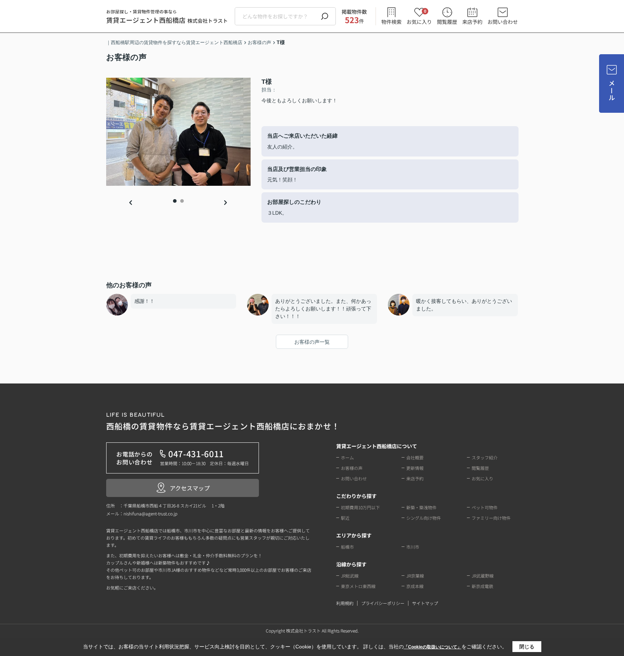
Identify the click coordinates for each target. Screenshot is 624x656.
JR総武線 (350, 576)
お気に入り (419, 16)
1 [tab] (175, 201)
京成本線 (415, 586)
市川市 (412, 547)
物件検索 (391, 21)
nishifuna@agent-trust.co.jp (150, 513)
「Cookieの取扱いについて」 (433, 646)
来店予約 (472, 21)
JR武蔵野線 (483, 576)
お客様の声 (352, 468)
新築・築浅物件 (421, 507)
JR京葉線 (415, 576)
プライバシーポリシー (382, 603)
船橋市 (347, 547)
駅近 (345, 518)
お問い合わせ (503, 21)
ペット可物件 (485, 507)
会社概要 (415, 457)
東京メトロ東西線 (358, 586)
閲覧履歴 (447, 21)
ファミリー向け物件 (491, 518)
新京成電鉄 (482, 586)
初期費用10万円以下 (360, 507)
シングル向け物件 (423, 518)
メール (611, 90)
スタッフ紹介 (485, 457)
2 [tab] (182, 201)
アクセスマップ (190, 488)
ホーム (347, 457)
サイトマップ (425, 603)
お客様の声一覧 (312, 342)
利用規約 (345, 603)
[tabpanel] (178, 132)
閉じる (526, 646)
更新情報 (415, 468)
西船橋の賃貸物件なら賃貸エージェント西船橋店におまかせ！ (223, 422)
